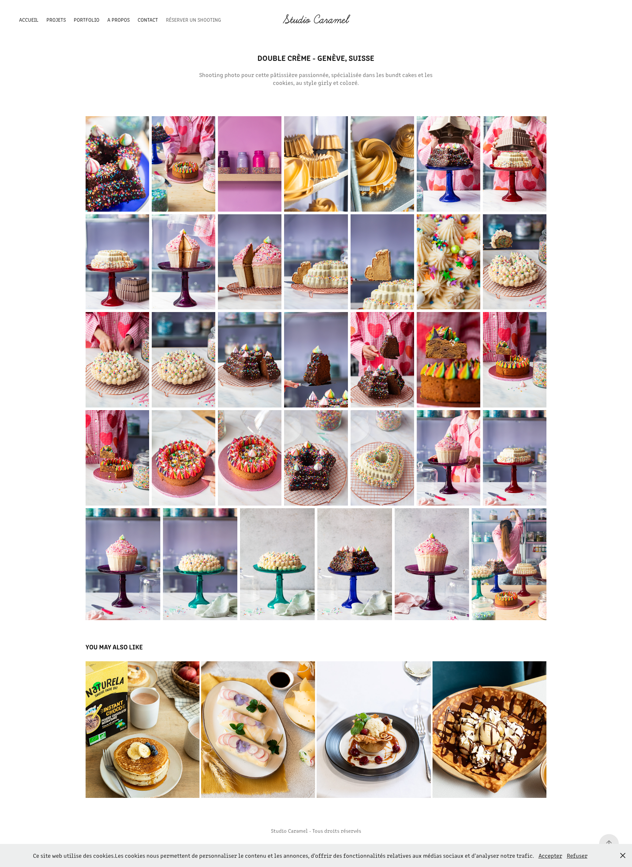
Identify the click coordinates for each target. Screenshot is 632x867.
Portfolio (86, 19)
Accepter (550, 855)
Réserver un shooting (193, 19)
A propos (118, 19)
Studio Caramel (316, 19)
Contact (148, 19)
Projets (56, 19)
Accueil (29, 19)
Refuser (577, 855)
